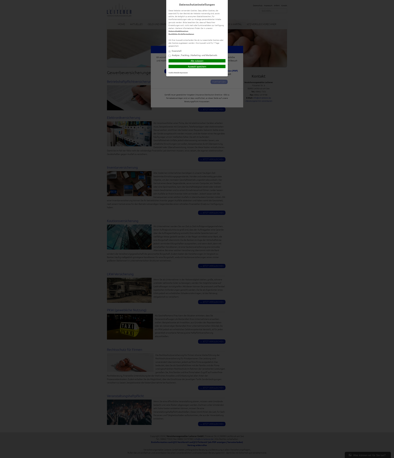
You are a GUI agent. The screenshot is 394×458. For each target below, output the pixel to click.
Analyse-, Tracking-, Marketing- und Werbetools (194, 55)
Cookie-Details (174, 72)
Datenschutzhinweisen (178, 31)
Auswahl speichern (197, 66)
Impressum (184, 72)
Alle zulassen (197, 60)
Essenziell (176, 51)
